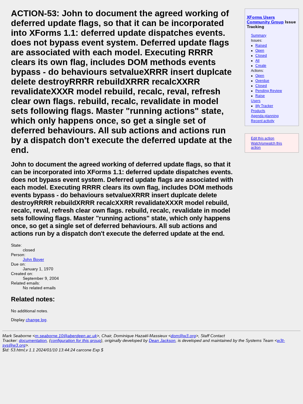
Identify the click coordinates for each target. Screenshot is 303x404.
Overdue (262, 81)
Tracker (264, 106)
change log (36, 319)
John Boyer (33, 259)
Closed (261, 56)
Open (259, 51)
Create (260, 66)
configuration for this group (76, 340)
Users (255, 101)
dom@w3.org (183, 335)
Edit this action (262, 138)
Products (258, 111)
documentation (33, 340)
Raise (260, 96)
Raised (261, 45)
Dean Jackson (162, 340)
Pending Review (268, 91)
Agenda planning (265, 116)
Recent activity (262, 121)
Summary (258, 35)
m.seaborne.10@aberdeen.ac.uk (66, 335)
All (257, 61)
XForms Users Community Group (265, 19)
